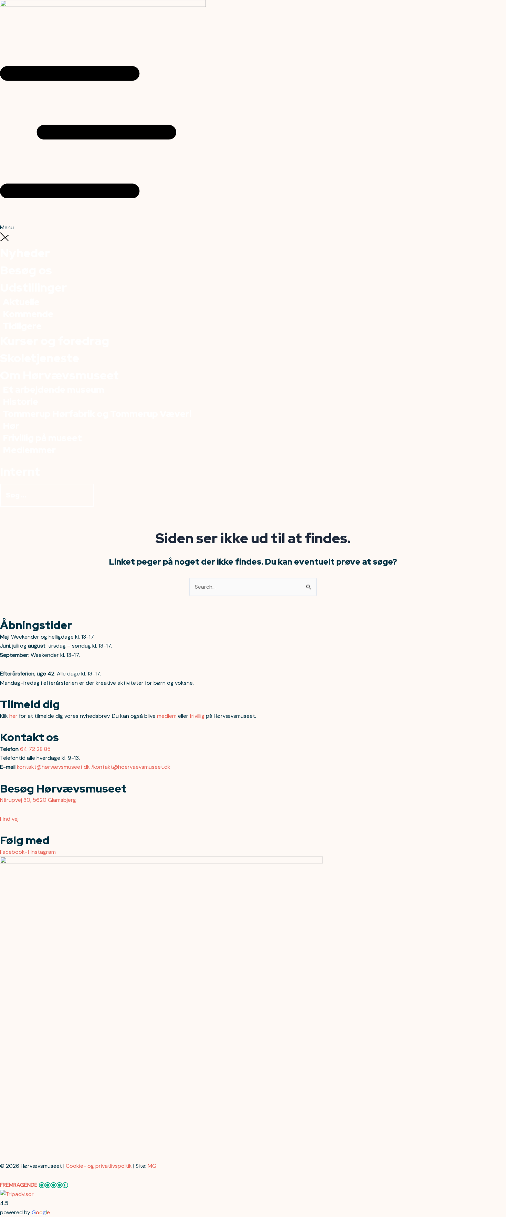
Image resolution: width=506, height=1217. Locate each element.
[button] (253, 138)
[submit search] (100, 497)
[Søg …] (47, 495)
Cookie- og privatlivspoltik (99, 1165)
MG (152, 1165)
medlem (167, 716)
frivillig (197, 716)
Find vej (9, 818)
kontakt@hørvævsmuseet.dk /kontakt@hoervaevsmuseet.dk (93, 766)
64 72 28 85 (35, 749)
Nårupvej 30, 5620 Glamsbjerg (38, 800)
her (13, 716)
